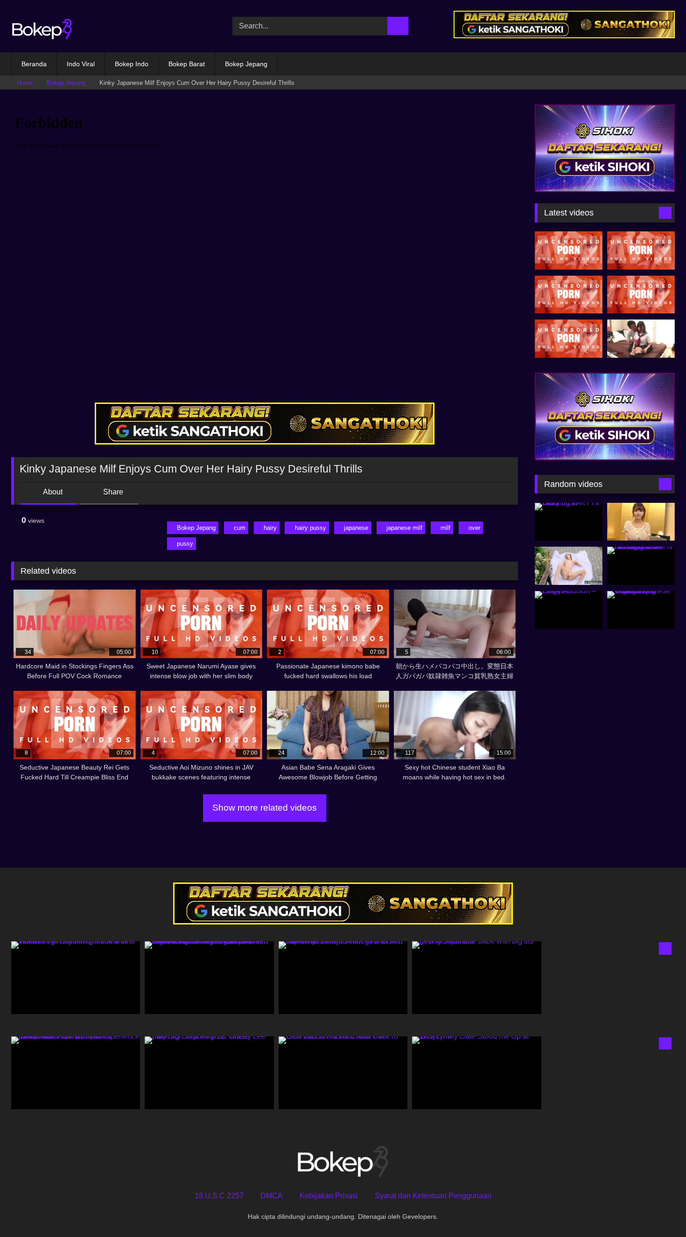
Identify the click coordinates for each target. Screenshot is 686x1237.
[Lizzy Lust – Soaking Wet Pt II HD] (568, 522)
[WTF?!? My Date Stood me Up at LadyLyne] (476, 1072)
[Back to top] (658, 1209)
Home (25, 82)
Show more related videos (264, 808)
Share (112, 492)
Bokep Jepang (246, 64)
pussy (185, 543)
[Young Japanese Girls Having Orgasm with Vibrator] (641, 610)
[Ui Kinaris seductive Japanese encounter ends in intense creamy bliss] (641, 250)
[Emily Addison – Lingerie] (568, 610)
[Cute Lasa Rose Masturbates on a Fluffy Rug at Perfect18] (568, 566)
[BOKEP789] (42, 26)
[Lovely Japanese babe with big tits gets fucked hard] (476, 977)
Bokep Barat (186, 64)
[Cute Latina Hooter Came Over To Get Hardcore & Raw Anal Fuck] (343, 1072)
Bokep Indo (131, 64)
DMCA (271, 1196)
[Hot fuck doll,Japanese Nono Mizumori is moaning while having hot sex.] (641, 566)
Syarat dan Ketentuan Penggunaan (433, 1196)
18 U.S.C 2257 (219, 1196)
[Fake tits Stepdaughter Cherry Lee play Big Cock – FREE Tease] (209, 1072)
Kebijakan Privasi (329, 1196)
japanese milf (404, 527)
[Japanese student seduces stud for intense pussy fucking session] (641, 339)
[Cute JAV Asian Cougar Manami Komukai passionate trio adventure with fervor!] (568, 250)
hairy (270, 527)
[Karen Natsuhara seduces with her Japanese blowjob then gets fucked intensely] (343, 977)
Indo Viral (81, 64)
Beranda (34, 64)
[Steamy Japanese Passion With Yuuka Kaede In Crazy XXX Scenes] (568, 295)
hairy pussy (310, 527)
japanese (356, 527)
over (474, 527)
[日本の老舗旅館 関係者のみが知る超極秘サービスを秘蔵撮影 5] (641, 522)
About (52, 492)
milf (445, 527)
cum (239, 527)
